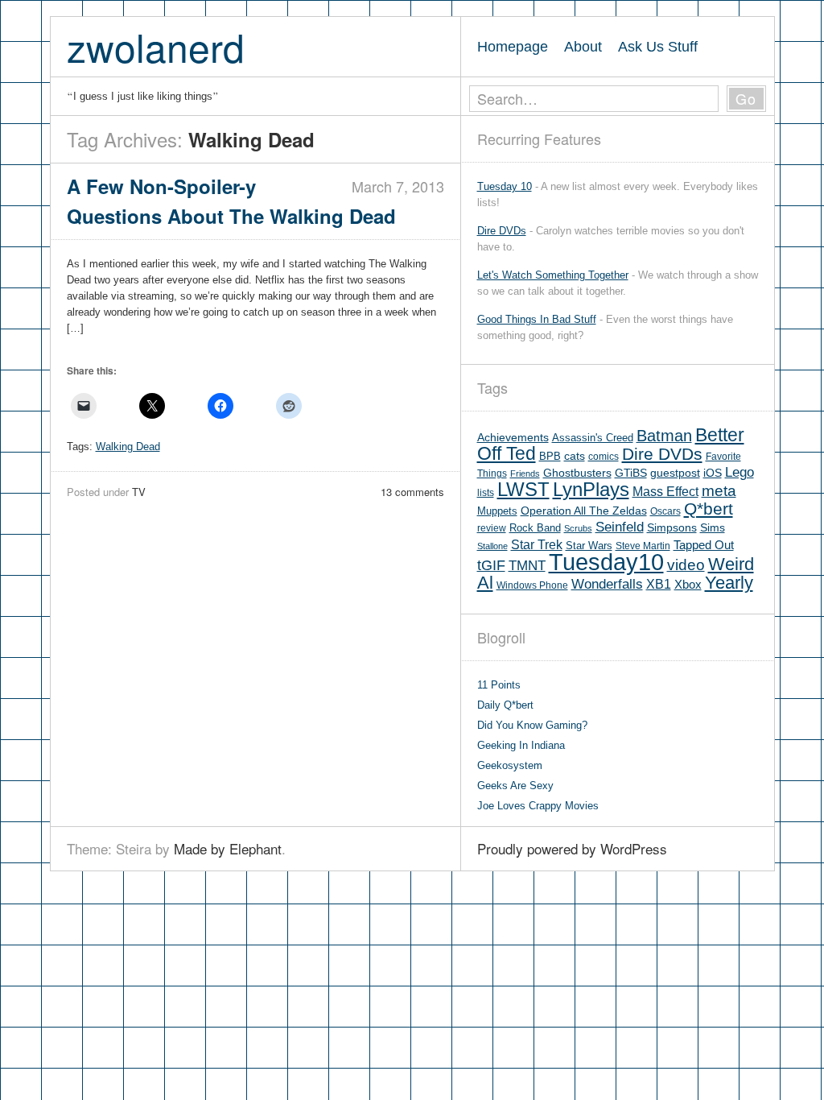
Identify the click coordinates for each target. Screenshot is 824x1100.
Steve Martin (643, 546)
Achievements (513, 438)
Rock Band (535, 528)
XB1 (658, 584)
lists (485, 492)
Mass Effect (665, 491)
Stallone (492, 546)
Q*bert (708, 508)
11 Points (499, 685)
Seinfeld (619, 527)
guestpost (675, 472)
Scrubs (578, 528)
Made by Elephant (228, 848)
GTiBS (631, 473)
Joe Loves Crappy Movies (538, 806)
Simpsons (672, 527)
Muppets (497, 511)
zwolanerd (156, 46)
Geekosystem (509, 765)
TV (139, 491)
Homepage (512, 47)
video (686, 564)
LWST (523, 489)
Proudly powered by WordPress (572, 848)
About (583, 47)
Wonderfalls (607, 584)
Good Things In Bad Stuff (536, 319)
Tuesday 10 (504, 186)
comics (603, 456)
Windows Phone (532, 585)
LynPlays (591, 489)
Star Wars (589, 546)
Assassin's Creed (592, 438)
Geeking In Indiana (521, 745)
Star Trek (536, 544)
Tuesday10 (606, 561)
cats (574, 456)
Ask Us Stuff (658, 47)
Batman (664, 436)
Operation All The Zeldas (584, 511)
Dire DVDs (501, 231)
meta (719, 490)
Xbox (688, 584)
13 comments (412, 491)
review (491, 528)
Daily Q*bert (505, 705)
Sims (712, 528)
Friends (525, 473)
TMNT (527, 565)
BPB (550, 456)
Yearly (729, 583)
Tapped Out (704, 545)
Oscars (665, 511)
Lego (739, 472)
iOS (712, 473)
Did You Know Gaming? (532, 725)
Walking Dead (128, 446)
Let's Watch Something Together (552, 275)
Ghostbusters (577, 472)
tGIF (491, 565)
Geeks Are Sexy (515, 786)
